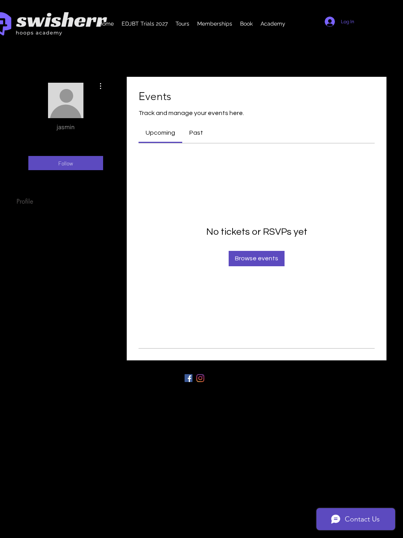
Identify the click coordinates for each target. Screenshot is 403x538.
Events (25, 217)
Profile (25, 201)
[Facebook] (188, 378)
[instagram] (200, 378)
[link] (160, 133)
